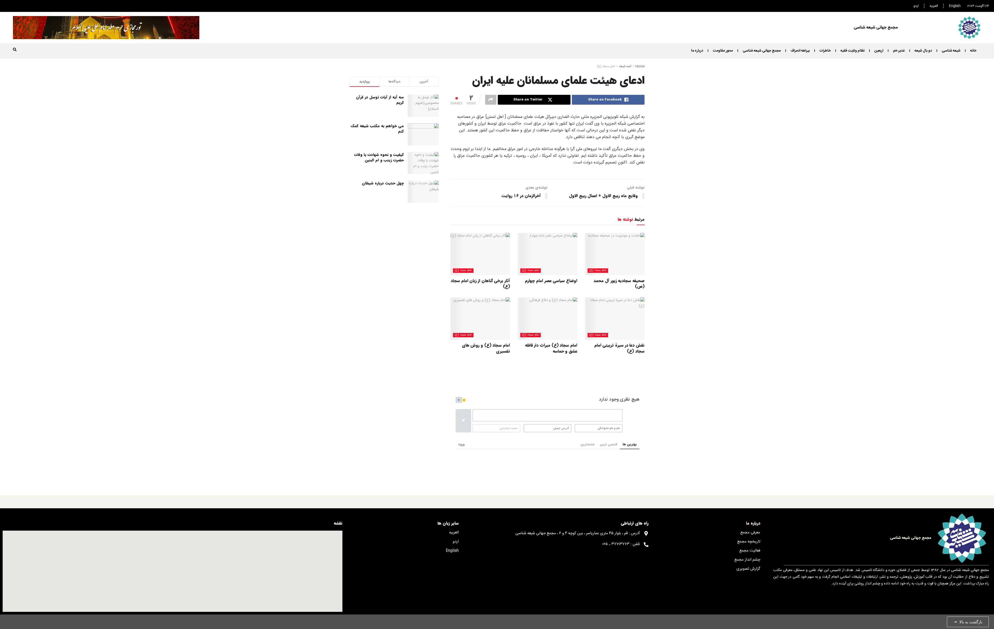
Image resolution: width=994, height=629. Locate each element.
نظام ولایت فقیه (852, 51)
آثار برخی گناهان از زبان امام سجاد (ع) (480, 283)
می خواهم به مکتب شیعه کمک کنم (377, 128)
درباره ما (697, 51)
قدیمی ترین (608, 444)
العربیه (934, 6)
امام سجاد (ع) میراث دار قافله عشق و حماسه (551, 348)
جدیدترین (587, 444)
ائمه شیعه (625, 66)
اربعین (878, 51)
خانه (973, 51)
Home (640, 66)
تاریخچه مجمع (748, 541)
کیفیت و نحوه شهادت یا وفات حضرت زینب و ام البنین (379, 157)
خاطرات (825, 51)
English (955, 6)
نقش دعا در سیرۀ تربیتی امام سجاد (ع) (619, 348)
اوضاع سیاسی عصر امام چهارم (551, 280)
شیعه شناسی (951, 51)
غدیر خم (899, 51)
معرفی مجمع (750, 532)
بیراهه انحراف (800, 51)
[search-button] (15, 49)
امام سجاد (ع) (606, 66)
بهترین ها (630, 444)
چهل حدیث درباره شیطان (383, 183)
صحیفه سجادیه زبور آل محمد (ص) (619, 283)
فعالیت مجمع (749, 550)
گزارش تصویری (748, 569)
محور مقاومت (723, 51)
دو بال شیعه (923, 51)
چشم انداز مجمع (747, 559)
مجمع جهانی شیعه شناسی (762, 51)
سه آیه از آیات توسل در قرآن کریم (380, 100)
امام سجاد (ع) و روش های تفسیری (486, 348)
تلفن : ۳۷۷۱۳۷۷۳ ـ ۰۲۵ (621, 544)
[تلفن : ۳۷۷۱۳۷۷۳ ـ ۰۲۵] (646, 544)
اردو (916, 6)
